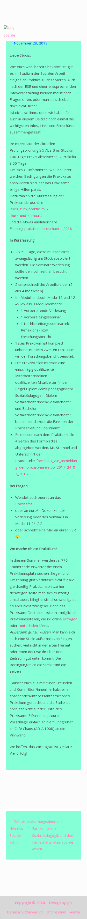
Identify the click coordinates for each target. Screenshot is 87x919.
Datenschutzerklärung (25, 912)
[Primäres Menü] (78, 32)
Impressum (56, 912)
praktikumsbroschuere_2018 (48, 228)
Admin (75, 912)
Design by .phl (60, 902)
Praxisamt (24, 503)
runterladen (28, 625)
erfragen (70, 619)
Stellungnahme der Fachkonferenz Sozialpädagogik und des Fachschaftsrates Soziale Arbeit (52, 835)
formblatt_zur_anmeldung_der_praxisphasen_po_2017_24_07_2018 (46, 467)
